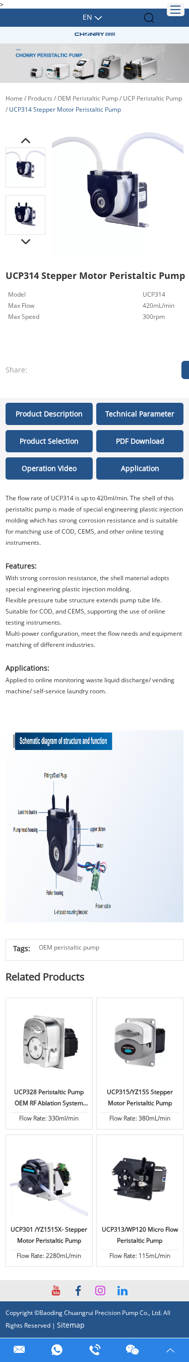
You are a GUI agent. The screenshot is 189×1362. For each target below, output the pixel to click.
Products (40, 98)
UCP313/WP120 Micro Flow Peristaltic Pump (140, 1235)
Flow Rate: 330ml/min (49, 1118)
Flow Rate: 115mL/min (139, 1255)
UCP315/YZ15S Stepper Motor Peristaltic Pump (140, 1097)
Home (14, 98)
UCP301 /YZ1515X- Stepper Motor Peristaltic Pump (49, 1235)
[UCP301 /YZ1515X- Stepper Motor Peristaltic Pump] (49, 1179)
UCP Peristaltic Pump (152, 98)
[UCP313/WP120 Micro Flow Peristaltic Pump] (140, 1179)
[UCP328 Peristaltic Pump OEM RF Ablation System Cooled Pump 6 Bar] (49, 1042)
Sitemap (71, 1325)
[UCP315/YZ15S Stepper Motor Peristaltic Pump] (140, 1042)
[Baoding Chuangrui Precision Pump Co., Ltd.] (95, 34)
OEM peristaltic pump (69, 947)
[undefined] (117, 191)
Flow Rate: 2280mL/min (49, 1255)
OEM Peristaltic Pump (87, 98)
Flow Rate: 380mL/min (139, 1118)
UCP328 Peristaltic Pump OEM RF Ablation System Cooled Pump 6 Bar (49, 1098)
